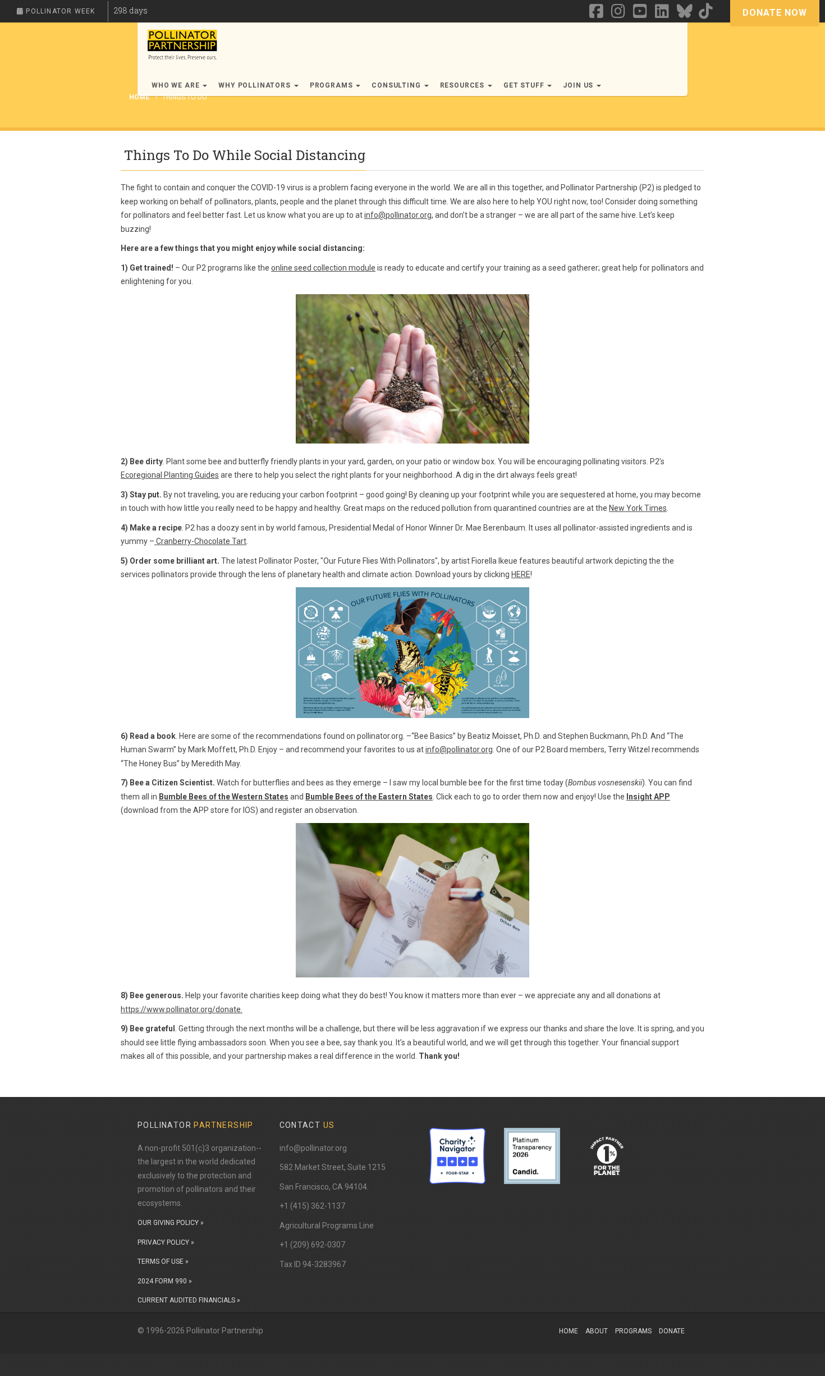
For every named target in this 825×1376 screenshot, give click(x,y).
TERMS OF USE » (163, 1261)
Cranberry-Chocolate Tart (200, 541)
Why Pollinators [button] (255, 85)
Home (568, 1331)
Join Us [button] (579, 85)
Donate (672, 1331)
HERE (520, 574)
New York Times (638, 508)
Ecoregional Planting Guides (170, 474)
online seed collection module (323, 267)
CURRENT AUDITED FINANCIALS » (189, 1300)
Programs (633, 1331)
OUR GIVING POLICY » (171, 1223)
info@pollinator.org (398, 215)
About (596, 1331)
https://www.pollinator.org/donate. (181, 1009)
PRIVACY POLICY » (166, 1242)
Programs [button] (332, 85)
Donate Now (774, 12)
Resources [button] (463, 85)
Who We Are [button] (176, 85)
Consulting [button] (397, 85)
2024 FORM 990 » (165, 1281)
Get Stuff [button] (524, 85)
